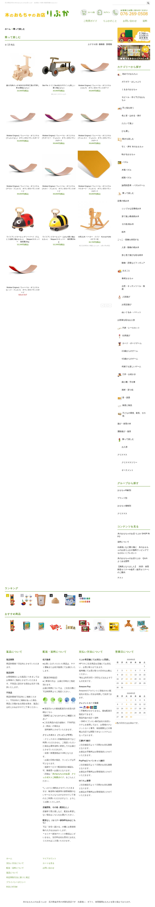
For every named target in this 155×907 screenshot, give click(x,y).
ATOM (14, 887)
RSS (8, 887)
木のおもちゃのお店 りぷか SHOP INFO (133, 535)
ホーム (8, 29)
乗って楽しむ (19, 29)
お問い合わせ (130, 21)
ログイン (107, 12)
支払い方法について (15, 863)
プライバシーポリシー (16, 882)
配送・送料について (15, 868)
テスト (120, 578)
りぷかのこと (110, 21)
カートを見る (48, 863)
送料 (145, 21)
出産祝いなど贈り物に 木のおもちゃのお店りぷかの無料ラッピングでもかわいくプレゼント (132, 550)
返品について (12, 873)
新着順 (109, 44)
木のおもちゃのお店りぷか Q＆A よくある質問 (133, 559)
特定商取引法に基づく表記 (18, 877)
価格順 (102, 44)
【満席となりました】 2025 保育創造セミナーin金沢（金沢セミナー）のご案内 (133, 569)
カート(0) (91, 12)
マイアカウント (49, 858)
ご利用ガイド (90, 21)
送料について (123, 542)
